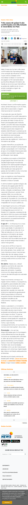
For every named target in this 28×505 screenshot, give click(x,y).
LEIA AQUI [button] (13, 101)
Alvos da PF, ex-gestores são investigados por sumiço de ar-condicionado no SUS (12, 414)
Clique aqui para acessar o (14, 361)
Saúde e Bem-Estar (7, 20)
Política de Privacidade (10, 472)
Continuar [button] (7, 502)
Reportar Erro (7, 479)
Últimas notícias (22, 5)
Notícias (24, 422)
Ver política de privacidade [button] (9, 498)
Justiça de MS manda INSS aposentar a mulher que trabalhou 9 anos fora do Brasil (14, 404)
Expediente (6, 465)
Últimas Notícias (7, 369)
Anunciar (5, 469)
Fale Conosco (7, 476)
